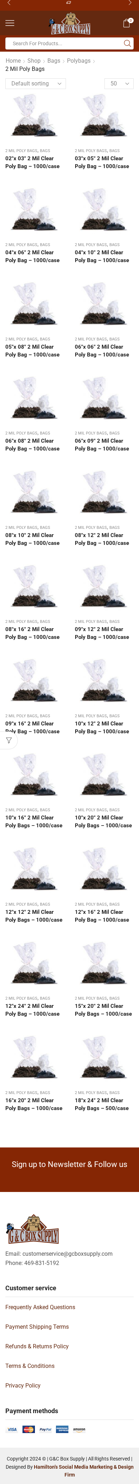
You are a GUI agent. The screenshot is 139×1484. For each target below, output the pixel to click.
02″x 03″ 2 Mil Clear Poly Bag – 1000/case (32, 162)
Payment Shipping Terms (37, 1326)
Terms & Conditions (30, 1366)
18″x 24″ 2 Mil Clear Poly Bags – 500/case (102, 1104)
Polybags (79, 60)
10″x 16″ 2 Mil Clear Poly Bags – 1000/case (33, 821)
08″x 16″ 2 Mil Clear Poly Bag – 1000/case (32, 633)
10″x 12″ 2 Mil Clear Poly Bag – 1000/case (102, 727)
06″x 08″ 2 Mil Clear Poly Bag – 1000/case (32, 445)
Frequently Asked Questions (40, 1307)
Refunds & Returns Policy (37, 1346)
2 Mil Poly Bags (21, 151)
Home (13, 60)
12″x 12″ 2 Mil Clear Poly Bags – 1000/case (33, 916)
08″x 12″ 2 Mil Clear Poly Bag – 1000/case (102, 539)
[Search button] (127, 43)
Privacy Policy (23, 1385)
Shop (34, 60)
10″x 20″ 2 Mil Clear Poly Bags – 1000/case (103, 821)
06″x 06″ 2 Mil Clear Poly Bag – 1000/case (102, 351)
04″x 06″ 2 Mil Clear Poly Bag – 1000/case (32, 256)
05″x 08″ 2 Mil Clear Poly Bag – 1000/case (32, 351)
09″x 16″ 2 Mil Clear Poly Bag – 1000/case (32, 727)
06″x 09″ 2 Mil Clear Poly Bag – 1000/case (102, 445)
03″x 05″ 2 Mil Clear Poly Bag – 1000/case (102, 162)
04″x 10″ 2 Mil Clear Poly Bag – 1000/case (102, 256)
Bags (53, 60)
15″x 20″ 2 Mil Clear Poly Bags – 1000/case (103, 1010)
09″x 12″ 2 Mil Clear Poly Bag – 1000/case (102, 633)
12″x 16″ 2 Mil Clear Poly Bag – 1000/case (102, 916)
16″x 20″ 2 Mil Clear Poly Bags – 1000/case (33, 1104)
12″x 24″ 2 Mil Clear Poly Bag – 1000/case (32, 1010)
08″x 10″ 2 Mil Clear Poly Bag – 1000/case (32, 539)
